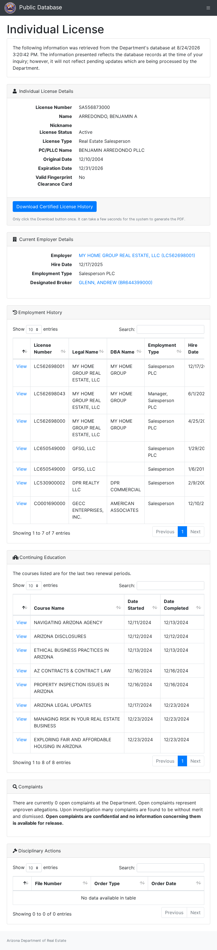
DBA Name (122, 352)
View (21, 366)
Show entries (35, 329)
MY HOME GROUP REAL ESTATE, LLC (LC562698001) (137, 255)
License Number (43, 348)
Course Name (49, 608)
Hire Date (193, 348)
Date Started (136, 604)
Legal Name (85, 352)
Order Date (163, 883)
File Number (48, 883)
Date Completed (176, 604)
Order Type (107, 883)
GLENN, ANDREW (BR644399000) (116, 282)
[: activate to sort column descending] (22, 348)
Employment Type (162, 348)
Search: (127, 329)
